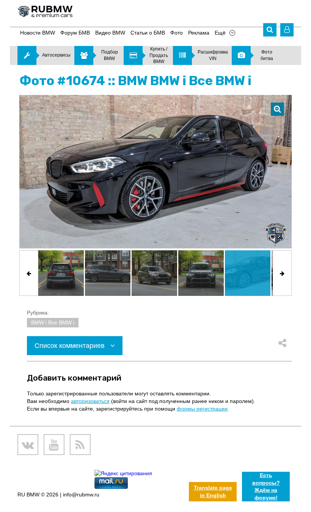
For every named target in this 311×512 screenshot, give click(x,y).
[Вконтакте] (27, 444)
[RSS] (80, 444)
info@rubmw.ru (81, 494)
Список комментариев (71, 345)
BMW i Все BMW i (52, 322)
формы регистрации (202, 409)
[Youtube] (54, 444)
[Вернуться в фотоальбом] (277, 109)
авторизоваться (90, 401)
